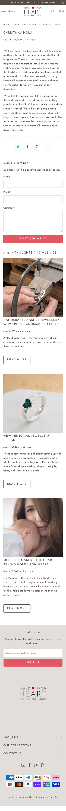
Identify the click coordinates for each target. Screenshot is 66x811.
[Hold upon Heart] (33, 11)
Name (7, 177)
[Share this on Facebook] (28, 147)
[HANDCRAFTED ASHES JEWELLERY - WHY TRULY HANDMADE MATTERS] (32, 287)
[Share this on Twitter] (18, 147)
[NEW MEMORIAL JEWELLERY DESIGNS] (32, 403)
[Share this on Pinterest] (37, 147)
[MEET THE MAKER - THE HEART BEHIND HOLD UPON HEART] (32, 527)
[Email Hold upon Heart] (23, 766)
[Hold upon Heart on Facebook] (29, 766)
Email (7, 192)
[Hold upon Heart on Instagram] (36, 766)
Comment (9, 208)
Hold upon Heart (26, 797)
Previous (46, 25)
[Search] (53, 11)
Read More (17, 359)
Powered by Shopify (46, 797)
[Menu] (2, 11)
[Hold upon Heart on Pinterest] (42, 766)
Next (57, 25)
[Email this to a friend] (47, 147)
